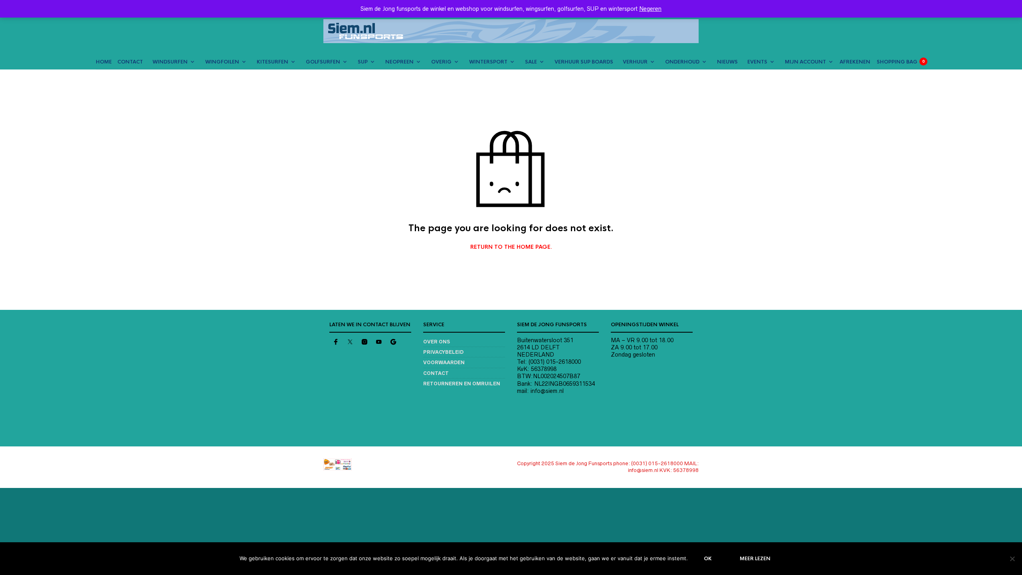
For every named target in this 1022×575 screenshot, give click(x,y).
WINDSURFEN (170, 62)
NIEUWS (727, 62)
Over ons (436, 341)
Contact (436, 373)
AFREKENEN (855, 62)
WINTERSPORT (488, 62)
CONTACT (130, 62)
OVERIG (441, 62)
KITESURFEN (272, 62)
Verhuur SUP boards (584, 62)
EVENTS (757, 62)
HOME (104, 62)
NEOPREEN (399, 62)
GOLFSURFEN (323, 62)
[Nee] (1012, 559)
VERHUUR (635, 62)
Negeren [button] (650, 9)
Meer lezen (755, 558)
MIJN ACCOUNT (805, 62)
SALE (531, 62)
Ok (708, 558)
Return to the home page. (511, 247)
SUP (363, 62)
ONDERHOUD (682, 62)
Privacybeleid (443, 352)
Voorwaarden (444, 362)
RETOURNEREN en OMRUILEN (461, 383)
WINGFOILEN (222, 62)
